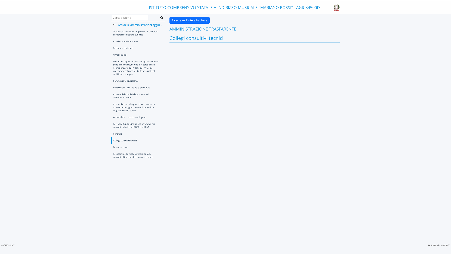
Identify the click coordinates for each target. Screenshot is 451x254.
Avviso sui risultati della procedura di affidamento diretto (131, 96)
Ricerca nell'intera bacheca (189, 20)
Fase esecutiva (120, 147)
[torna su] (443, 243)
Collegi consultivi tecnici (125, 140)
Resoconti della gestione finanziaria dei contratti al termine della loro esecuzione (133, 155)
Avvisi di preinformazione (125, 41)
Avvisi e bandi (119, 54)
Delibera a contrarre (123, 48)
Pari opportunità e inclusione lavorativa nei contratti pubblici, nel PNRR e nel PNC (134, 125)
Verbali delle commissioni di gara (129, 117)
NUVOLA (434, 245)
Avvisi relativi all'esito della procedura (131, 87)
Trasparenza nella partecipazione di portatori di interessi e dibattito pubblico (135, 33)
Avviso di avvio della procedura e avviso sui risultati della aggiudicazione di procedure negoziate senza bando (134, 107)
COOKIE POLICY (7, 245)
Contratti (117, 133)
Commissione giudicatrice (125, 80)
